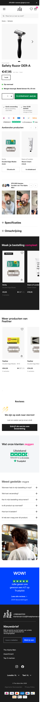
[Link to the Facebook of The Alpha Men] (22, 666)
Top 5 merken (9, 658)
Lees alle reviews (18, 596)
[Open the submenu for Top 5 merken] (35, 658)
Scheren (10, 21)
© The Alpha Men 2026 (20, 683)
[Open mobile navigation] (4, 8)
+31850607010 (19, 614)
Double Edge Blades (9, 162)
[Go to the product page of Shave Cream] (31, 144)
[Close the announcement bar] (36, 2)
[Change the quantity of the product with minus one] (4, 96)
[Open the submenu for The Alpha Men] (35, 650)
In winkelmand (31, 169)
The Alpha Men (10, 650)
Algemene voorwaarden (13, 687)
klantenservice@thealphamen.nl (26, 617)
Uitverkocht (11, 169)
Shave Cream (26, 162)
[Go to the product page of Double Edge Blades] (11, 144)
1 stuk (6, 77)
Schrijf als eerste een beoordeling (19, 427)
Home (4, 21)
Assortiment (9, 654)
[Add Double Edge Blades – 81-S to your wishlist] (22, 329)
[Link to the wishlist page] (31, 9)
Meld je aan (29, 640)
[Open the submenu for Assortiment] (35, 654)
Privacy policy (30, 687)
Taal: (24, 675)
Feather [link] (5, 63)
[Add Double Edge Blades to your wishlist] (22, 253)
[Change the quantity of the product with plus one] (11, 96)
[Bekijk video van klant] (8, 202)
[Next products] (35, 127)
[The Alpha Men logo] (20, 9)
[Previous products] (31, 127)
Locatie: (10, 675)
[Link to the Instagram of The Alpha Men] (16, 666)
